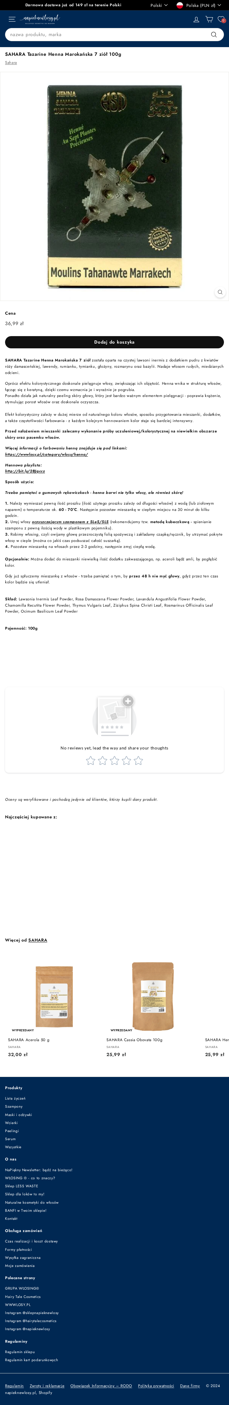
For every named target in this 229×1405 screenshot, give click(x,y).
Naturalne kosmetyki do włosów (32, 1202)
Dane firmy (190, 1386)
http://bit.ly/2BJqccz (25, 471)
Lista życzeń (15, 1098)
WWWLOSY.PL (18, 1304)
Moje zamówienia (20, 1265)
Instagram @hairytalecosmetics (31, 1321)
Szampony (13, 1106)
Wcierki (11, 1123)
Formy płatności (18, 1249)
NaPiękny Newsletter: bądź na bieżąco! (39, 1170)
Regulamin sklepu (20, 1352)
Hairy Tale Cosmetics (23, 1296)
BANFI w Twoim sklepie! (26, 1210)
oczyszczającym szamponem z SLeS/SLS (70, 522)
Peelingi (12, 1131)
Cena (10, 313)
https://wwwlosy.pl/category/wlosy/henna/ (46, 454)
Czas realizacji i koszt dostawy (31, 1241)
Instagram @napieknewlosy (27, 1329)
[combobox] (114, 34)
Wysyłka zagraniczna (23, 1257)
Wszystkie (13, 1147)
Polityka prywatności (156, 1386)
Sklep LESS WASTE (21, 1186)
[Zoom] (220, 292)
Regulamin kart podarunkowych (31, 1360)
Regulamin (14, 1386)
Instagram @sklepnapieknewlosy (32, 1313)
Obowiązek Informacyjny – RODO (101, 1386)
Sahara (11, 62)
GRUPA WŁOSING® (22, 1288)
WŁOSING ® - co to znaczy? (30, 1178)
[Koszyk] (209, 19)
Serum (10, 1139)
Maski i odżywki (18, 1114)
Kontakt (11, 1218)
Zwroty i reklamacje (47, 1386)
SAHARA (37, 940)
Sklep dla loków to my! (24, 1194)
